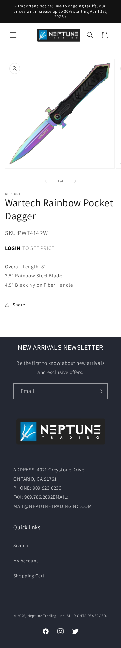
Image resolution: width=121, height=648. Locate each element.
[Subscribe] (99, 391)
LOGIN (13, 248)
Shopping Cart (29, 576)
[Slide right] (75, 181)
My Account (25, 561)
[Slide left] (45, 181)
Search (20, 545)
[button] (13, 35)
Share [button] (19, 305)
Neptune (35, 615)
